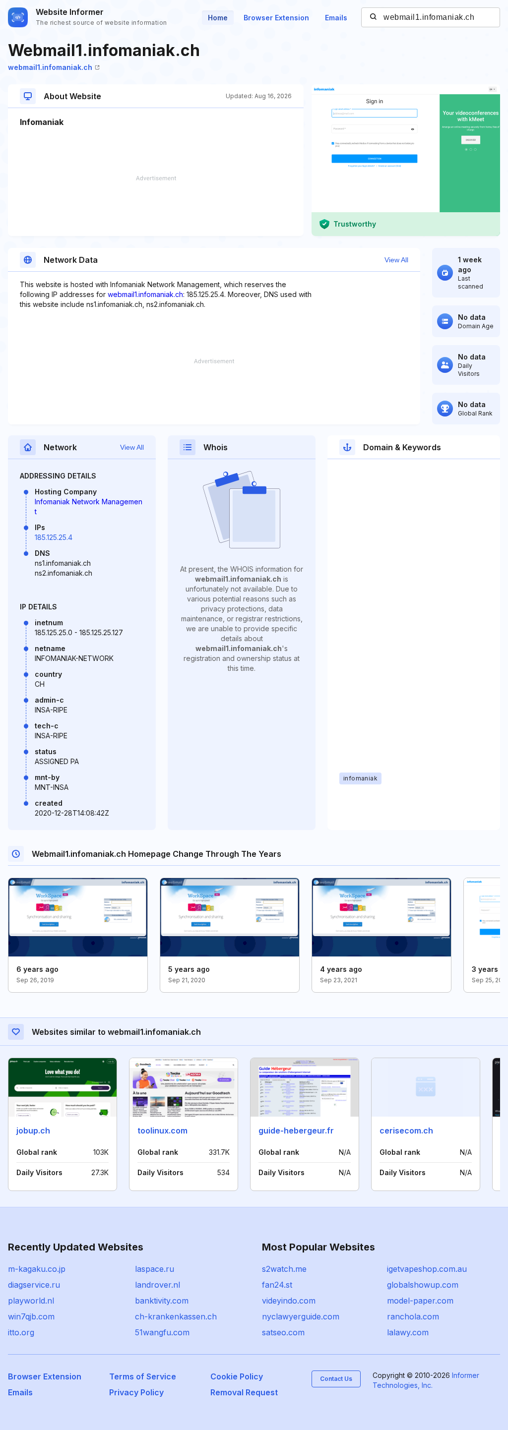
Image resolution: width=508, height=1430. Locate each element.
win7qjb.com (31, 1316)
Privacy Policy (136, 1392)
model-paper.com (420, 1301)
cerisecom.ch (406, 1130)
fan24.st (277, 1285)
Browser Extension (276, 17)
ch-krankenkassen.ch (176, 1316)
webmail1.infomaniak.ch (50, 67)
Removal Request (244, 1392)
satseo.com (283, 1332)
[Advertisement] (156, 205)
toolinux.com (162, 1130)
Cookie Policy (236, 1376)
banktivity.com (162, 1301)
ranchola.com (413, 1316)
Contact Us (336, 1378)
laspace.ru (154, 1269)
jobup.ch (33, 1130)
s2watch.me (284, 1269)
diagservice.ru (34, 1285)
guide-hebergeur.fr (296, 1130)
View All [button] (396, 260)
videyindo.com (289, 1301)
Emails (336, 17)
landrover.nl (157, 1285)
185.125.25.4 (53, 537)
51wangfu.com (162, 1332)
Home (218, 17)
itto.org (21, 1332)
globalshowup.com (422, 1285)
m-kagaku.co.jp (36, 1269)
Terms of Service (142, 1376)
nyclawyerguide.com (300, 1316)
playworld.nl (31, 1301)
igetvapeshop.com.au (427, 1269)
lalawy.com (408, 1332)
